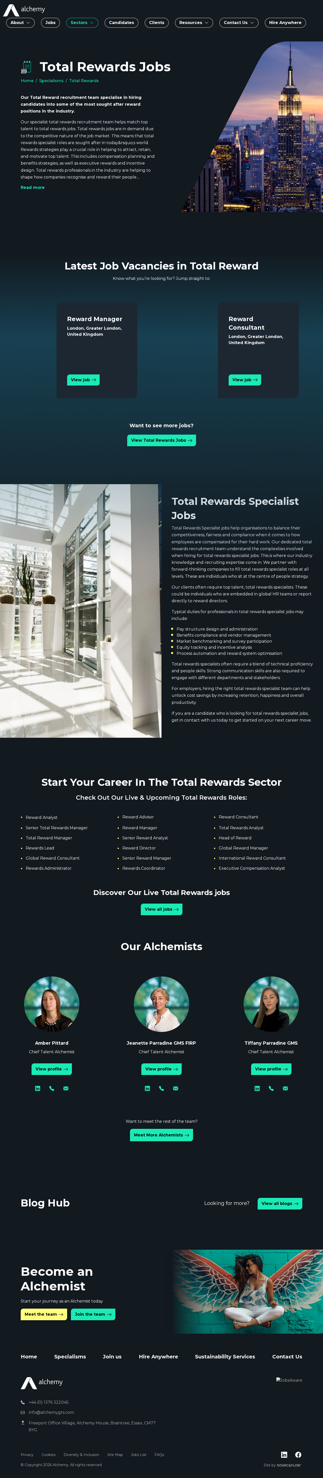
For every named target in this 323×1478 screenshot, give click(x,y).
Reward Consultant (238, 817)
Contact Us (287, 1357)
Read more (33, 187)
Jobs (50, 22)
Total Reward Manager (49, 838)
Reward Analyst (42, 817)
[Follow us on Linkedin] (284, 1455)
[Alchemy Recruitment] (24, 10)
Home (27, 80)
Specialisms (51, 80)
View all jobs (158, 909)
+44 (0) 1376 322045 (49, 1402)
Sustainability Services (225, 1357)
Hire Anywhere (285, 22)
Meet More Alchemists (158, 1135)
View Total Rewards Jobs (158, 440)
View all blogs (277, 1203)
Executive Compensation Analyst (252, 868)
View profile (49, 1069)
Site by (283, 1465)
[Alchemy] (42, 1382)
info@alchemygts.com (51, 1412)
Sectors (79, 22)
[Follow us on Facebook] (298, 1455)
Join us (112, 1357)
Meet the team (41, 1314)
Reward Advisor (138, 817)
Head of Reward (235, 838)
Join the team (90, 1314)
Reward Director (139, 848)
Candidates (121, 22)
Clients (156, 22)
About (17, 22)
